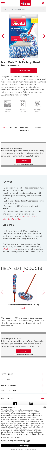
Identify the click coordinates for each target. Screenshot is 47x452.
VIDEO (4, 128)
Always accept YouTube (25, 164)
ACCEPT (23, 161)
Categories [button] (7, 380)
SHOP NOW (23, 70)
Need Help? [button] (7, 374)
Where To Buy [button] (8, 391)
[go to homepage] (25, 3)
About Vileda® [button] (9, 385)
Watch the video (10, 249)
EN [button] (43, 3)
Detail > (23, 308)
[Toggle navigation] (3, 2)
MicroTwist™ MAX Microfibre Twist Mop (23, 305)
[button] (23, 59)
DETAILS (13, 128)
